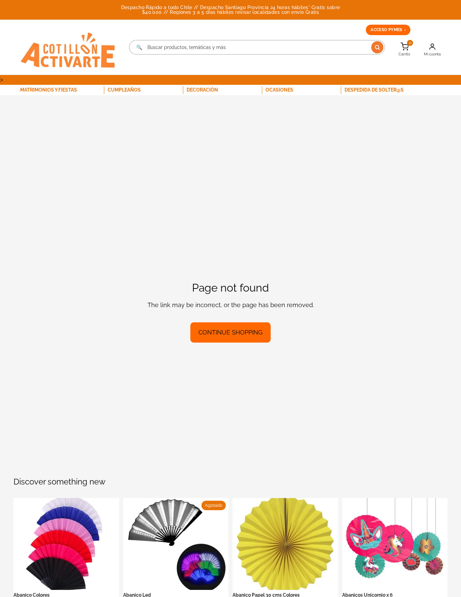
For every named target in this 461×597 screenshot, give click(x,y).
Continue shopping (230, 332)
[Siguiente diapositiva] (109, 544)
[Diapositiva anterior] (23, 544)
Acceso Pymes (388, 29)
